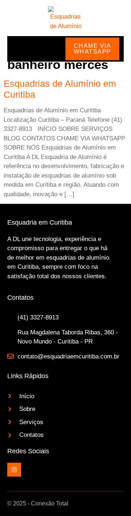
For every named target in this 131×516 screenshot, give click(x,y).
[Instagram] (14, 470)
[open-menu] (15, 48)
